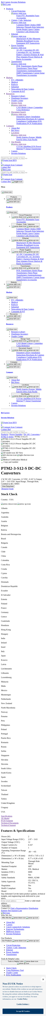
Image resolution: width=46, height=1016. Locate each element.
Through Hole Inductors (34, 27)
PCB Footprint (7, 821)
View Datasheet (8, 486)
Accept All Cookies (23, 1011)
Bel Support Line (15, 911)
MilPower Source (13, 931)
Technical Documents (10, 823)
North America (22, 137)
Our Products (7, 941)
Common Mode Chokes (26, 25)
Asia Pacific (32, 139)
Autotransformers (34, 71)
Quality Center (12, 972)
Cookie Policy (22, 999)
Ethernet (9, 950)
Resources (10, 94)
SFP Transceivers (33, 43)
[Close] (7, 192)
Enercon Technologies (15, 929)
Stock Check (11, 968)
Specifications (6, 816)
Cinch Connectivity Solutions (18, 927)
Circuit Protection (13, 945)
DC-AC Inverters (33, 52)
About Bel (10, 922)
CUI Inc (20, 146)
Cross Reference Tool (15, 970)
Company (10, 126)
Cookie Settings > (23, 1004)
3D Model (5, 818)
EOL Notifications (13, 975)
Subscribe (5, 906)
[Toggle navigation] (17, 181)
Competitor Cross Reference (29, 108)
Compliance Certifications (27, 121)
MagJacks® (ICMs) (24, 38)
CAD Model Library (25, 107)
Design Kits (34, 32)
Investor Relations (18, 2)
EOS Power (36, 146)
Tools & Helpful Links (16, 961)
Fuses (18, 16)
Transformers (11, 954)
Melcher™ (21, 149)
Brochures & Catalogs (35, 119)
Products (9, 9)
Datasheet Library (23, 117)
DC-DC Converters (32, 434)
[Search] (26, 158)
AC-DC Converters (24, 50)
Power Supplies (16, 434)
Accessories (21, 18)
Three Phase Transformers (26, 69)
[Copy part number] (2, 462)
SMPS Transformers (24, 73)
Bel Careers (5, 2)
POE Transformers (24, 66)
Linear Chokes (33, 29)
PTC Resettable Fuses (30, 16)
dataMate (27, 146)
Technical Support (8, 825)
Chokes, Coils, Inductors (16, 947)
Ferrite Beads (22, 29)
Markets (9, 78)
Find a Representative (19, 908)
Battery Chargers (23, 55)
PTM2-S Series (7, 437)
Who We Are (7, 918)
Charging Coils (22, 32)
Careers (9, 925)
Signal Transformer (33, 149)
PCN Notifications (34, 123)
